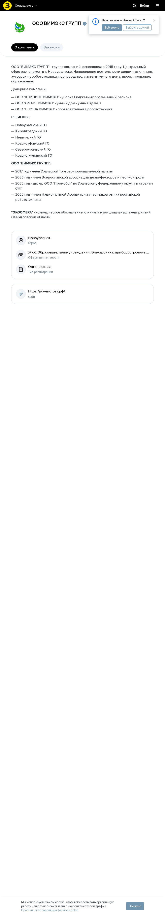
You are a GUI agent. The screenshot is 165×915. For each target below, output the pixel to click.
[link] (134, 5)
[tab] (24, 47)
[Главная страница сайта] (7, 5)
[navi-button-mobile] (157, 5)
